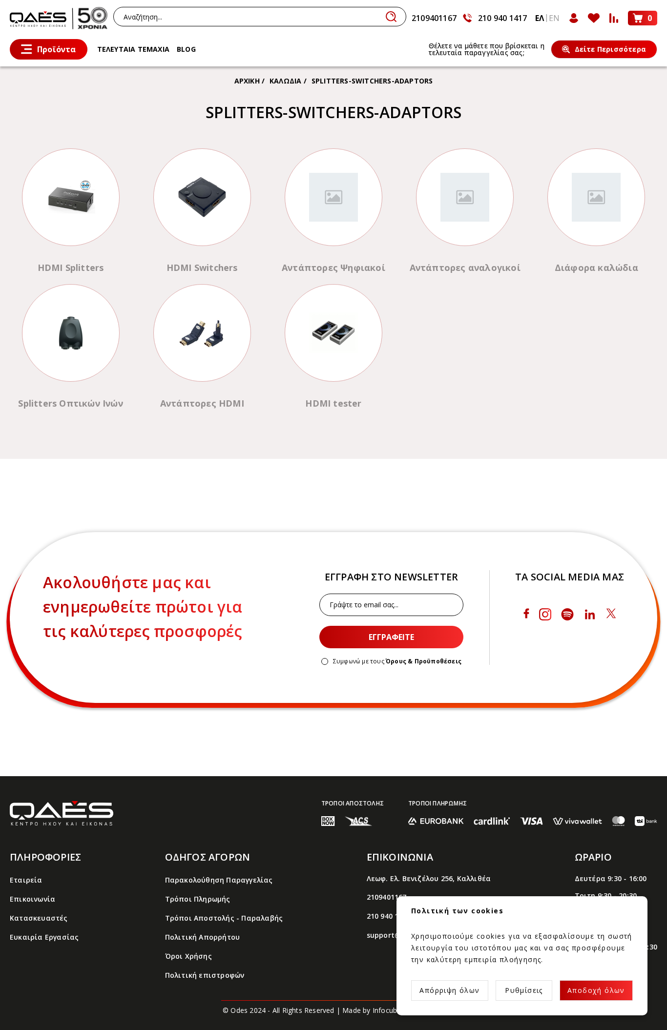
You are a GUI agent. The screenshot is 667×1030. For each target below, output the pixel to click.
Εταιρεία (26, 880)
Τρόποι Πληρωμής (197, 899)
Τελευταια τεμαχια (133, 49)
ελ (539, 18)
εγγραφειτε (391, 637)
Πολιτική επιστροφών (205, 975)
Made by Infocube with (393, 1010)
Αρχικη (247, 80)
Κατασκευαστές (39, 918)
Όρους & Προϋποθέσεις (423, 661)
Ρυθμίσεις (524, 990)
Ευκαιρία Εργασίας (44, 937)
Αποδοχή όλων (596, 990)
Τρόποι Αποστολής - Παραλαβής (224, 918)
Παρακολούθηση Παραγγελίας (219, 880)
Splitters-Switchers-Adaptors (372, 80)
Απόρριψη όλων (449, 990)
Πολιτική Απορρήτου (202, 937)
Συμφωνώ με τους (397, 661)
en (554, 18)
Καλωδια (285, 80)
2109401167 (434, 18)
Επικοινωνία (32, 899)
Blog (186, 49)
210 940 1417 (502, 18)
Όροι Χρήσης (188, 956)
